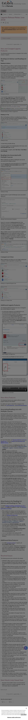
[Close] (26, 708)
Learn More (23, 714)
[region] (14, 713)
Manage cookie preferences (14, 717)
